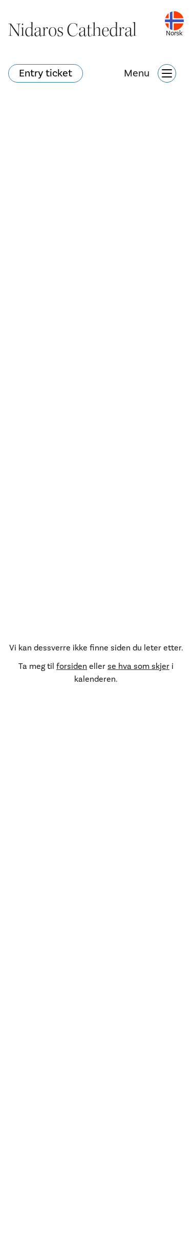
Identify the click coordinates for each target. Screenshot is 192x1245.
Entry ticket (45, 73)
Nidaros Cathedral (72, 30)
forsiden (71, 666)
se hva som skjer (138, 666)
